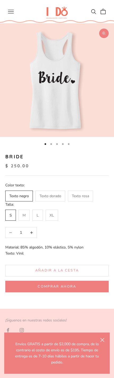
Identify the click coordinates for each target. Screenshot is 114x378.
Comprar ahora (57, 286)
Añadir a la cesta (57, 270)
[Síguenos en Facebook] (8, 330)
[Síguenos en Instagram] (21, 330)
